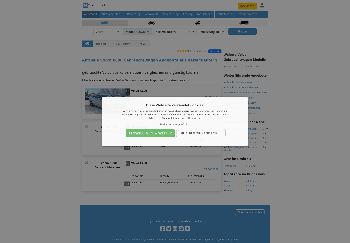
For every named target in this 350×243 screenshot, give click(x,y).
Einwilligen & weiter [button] (150, 133)
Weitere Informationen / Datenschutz (182, 118)
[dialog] (175, 121)
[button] (175, 124)
